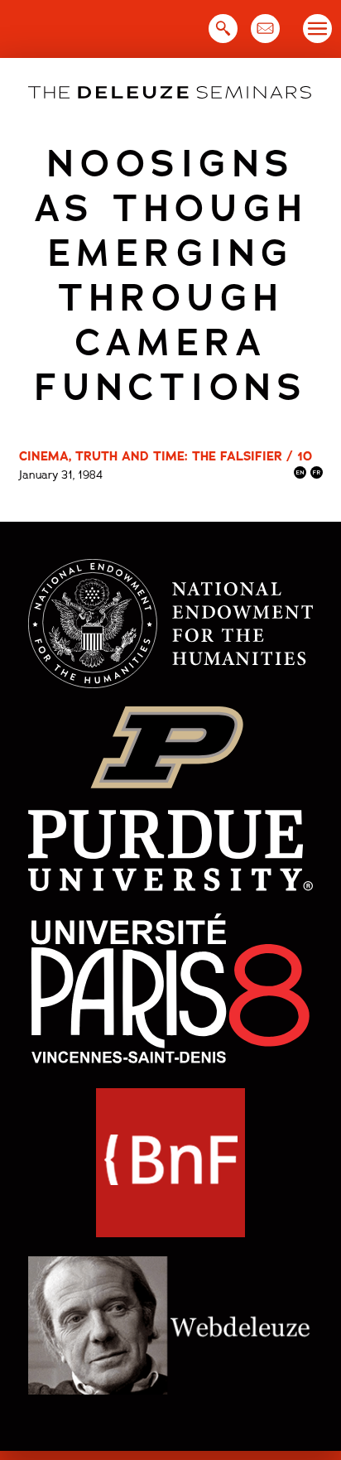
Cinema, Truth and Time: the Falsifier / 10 (165, 456)
